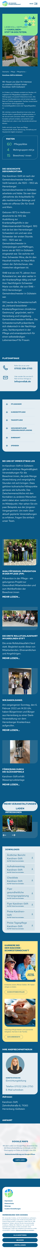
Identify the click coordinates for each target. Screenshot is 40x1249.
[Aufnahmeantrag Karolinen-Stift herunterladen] (20, 869)
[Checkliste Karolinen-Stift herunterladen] (20, 880)
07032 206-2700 (23, 368)
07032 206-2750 (23, 1086)
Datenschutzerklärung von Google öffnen (20, 1154)
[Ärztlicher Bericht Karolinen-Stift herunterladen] (20, 857)
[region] (20, 1230)
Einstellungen (20, 1245)
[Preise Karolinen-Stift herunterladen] (20, 914)
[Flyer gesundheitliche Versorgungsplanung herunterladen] (20, 893)
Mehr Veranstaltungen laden (20, 806)
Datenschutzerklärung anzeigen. (25, 1230)
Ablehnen (20, 1240)
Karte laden (20, 1160)
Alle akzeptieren (20, 1235)
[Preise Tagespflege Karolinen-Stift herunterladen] (20, 925)
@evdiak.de (25, 381)
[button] (20, 404)
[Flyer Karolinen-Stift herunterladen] (20, 904)
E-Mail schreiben (14, 1089)
